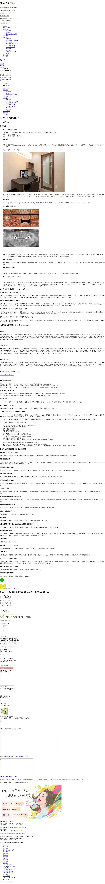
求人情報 (5, 56)
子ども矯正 (9, 42)
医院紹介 (5, 29)
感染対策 (8, 30)
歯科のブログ (6, 879)
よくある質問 (6, 53)
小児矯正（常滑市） (11, 45)
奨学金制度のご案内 (11, 34)
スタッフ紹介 (6, 846)
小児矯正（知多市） (11, 43)
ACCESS (2, 59)
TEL (1, 62)
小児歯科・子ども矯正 (12, 101)
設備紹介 (8, 32)
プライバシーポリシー (9, 877)
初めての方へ (6, 27)
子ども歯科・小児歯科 (12, 40)
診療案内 (5, 37)
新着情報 (5, 55)
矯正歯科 (8, 50)
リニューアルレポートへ (7, 375)
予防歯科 (8, 39)
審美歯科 (8, 48)
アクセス (5, 35)
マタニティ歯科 (10, 47)
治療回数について (11, 51)
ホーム (5, 26)
